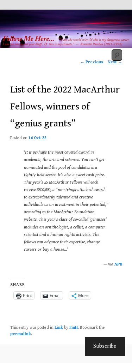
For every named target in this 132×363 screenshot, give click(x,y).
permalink (20, 334)
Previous (91, 62)
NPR (118, 264)
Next (115, 62)
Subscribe (105, 346)
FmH (73, 327)
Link (59, 327)
